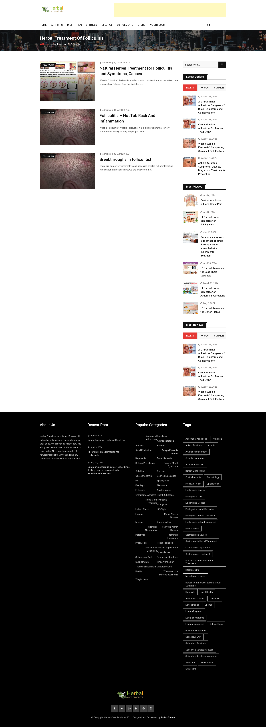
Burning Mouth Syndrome (171, 465)
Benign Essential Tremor (170, 452)
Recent (190, 87)
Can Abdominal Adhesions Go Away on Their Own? (211, 128)
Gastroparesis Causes (196, 535)
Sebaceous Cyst (143, 557)
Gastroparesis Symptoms (197, 547)
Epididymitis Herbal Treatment (200, 515)
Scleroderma (163, 552)
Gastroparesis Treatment (197, 554)
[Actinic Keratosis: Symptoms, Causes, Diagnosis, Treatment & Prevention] (189, 162)
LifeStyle (106, 25)
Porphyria (140, 534)
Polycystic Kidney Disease (169, 528)
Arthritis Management (196, 452)
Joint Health (207, 592)
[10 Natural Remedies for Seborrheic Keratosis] (190, 268)
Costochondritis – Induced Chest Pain (107, 440)
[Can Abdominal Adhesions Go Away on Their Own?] (189, 123)
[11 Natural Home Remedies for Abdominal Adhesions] (190, 288)
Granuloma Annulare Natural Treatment (199, 562)
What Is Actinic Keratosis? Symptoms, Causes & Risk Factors (211, 147)
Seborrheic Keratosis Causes (199, 650)
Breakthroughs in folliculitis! (125, 159)
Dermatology (213, 477)
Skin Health (190, 669)
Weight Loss (157, 25)
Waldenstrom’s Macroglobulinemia (168, 573)
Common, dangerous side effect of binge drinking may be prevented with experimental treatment (109, 470)
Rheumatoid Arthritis (195, 630)
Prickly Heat (141, 542)
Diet (69, 25)
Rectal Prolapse (165, 542)
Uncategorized (164, 566)
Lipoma (139, 514)
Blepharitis (140, 458)
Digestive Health (193, 484)
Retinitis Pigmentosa (167, 547)
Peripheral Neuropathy (151, 528)
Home (43, 25)
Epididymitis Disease (195, 503)
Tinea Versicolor (165, 562)
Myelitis (139, 522)
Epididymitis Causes (195, 490)
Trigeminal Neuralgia (145, 566)
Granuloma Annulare (145, 495)
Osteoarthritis (216, 624)
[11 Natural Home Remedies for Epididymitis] (190, 217)
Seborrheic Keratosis (167, 557)
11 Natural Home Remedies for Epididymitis (209, 221)
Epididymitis (163, 480)
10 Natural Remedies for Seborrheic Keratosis (212, 272)
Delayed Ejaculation (166, 476)
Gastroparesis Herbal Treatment (201, 541)
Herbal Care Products (151, 501)
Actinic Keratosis (165, 440)
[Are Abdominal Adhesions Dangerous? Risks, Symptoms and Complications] (189, 101)
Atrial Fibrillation (143, 450)
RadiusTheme (168, 717)
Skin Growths (207, 662)
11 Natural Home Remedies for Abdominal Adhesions (212, 292)
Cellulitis (139, 471)
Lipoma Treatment (194, 624)
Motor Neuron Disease (171, 516)
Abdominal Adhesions (151, 438)
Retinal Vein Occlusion (151, 549)
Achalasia (162, 436)
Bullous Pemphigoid (145, 463)
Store (141, 25)
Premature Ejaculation (172, 536)
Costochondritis (143, 476)
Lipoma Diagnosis (194, 611)
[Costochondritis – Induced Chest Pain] (190, 200)
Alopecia (139, 445)
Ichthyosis (162, 504)
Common (219, 87)
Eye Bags (140, 485)
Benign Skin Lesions (195, 471)
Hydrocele (162, 499)
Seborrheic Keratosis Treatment (201, 656)
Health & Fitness (87, 25)
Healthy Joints (192, 570)
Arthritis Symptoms (195, 458)
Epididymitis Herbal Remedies (199, 509)
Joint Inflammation (194, 598)
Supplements (125, 25)
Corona (161, 471)
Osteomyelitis (164, 522)
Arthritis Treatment (194, 464)
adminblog (107, 62)
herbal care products (195, 576)
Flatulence (162, 485)
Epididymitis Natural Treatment (200, 522)
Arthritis (57, 25)
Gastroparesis (164, 490)
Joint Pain (215, 598)
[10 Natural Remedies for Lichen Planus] (190, 308)
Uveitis (138, 571)
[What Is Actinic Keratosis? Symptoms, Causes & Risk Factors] (189, 143)
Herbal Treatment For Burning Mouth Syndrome (203, 584)
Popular (204, 87)
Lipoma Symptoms (194, 618)
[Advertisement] (170, 10)
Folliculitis (140, 490)
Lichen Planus (142, 509)
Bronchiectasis (164, 458)
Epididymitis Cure (193, 496)
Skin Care (190, 662)
